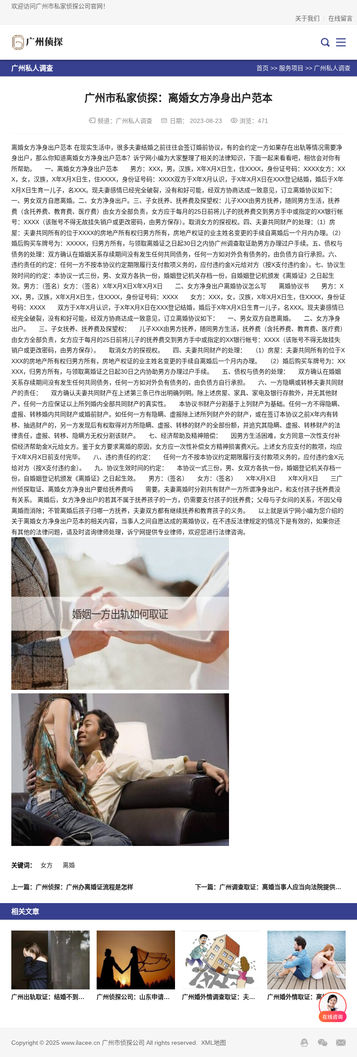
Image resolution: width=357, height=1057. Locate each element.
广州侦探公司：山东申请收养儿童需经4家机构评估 (165, 996)
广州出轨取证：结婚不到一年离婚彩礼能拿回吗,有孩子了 (88, 996)
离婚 (69, 865)
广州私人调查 (332, 68)
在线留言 (340, 18)
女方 (46, 865)
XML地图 (213, 1042)
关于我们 (307, 18)
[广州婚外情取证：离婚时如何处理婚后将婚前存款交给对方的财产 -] (306, 960)
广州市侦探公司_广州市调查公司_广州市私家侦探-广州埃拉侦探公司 (50, 42)
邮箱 (341, 1042)
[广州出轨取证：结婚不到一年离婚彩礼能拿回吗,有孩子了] (50, 960)
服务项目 (291, 68)
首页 (262, 68)
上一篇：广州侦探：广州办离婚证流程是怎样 (72, 886)
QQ (304, 1042)
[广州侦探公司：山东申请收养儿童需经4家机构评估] (136, 960)
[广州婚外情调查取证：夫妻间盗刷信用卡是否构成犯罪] (221, 960)
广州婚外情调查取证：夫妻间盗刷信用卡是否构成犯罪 (255, 996)
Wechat (322, 1042)
